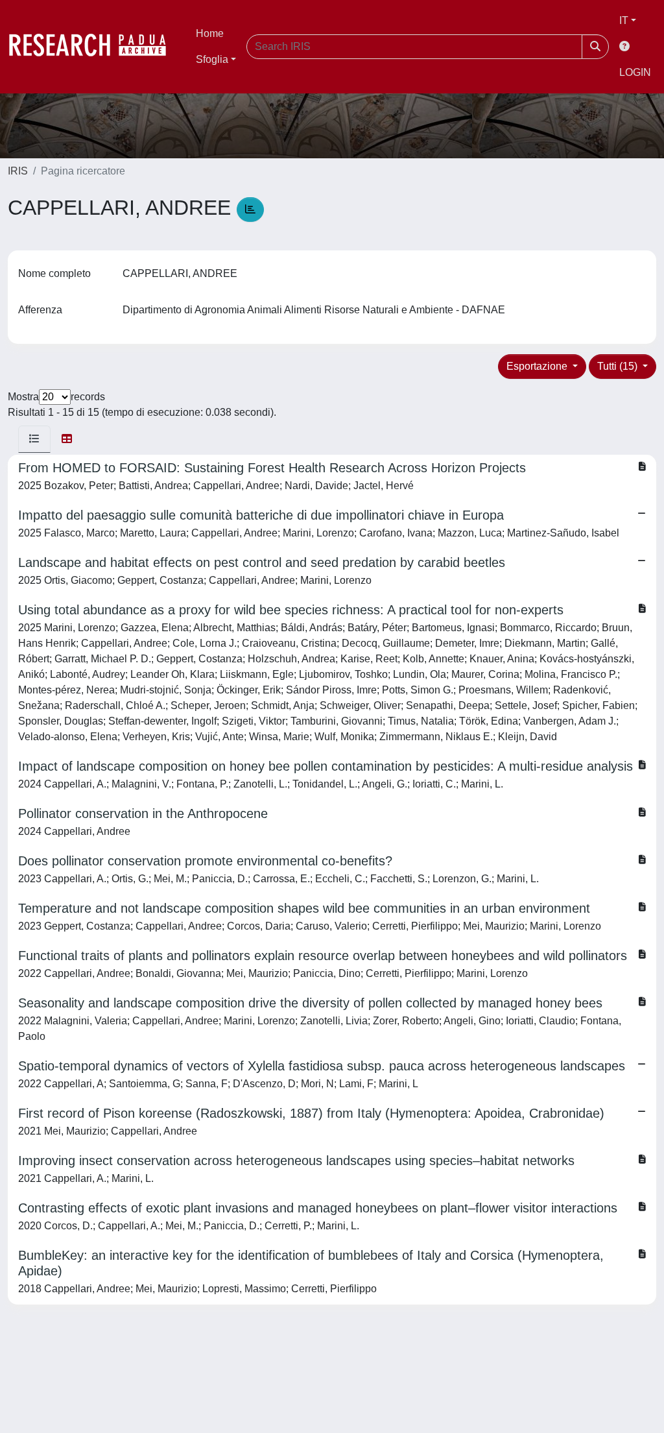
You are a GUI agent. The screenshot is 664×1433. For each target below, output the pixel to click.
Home (210, 33)
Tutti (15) (618, 366)
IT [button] (623, 20)
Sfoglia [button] (212, 59)
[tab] (34, 439)
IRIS (18, 170)
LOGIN (635, 72)
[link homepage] (94, 47)
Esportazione (538, 366)
